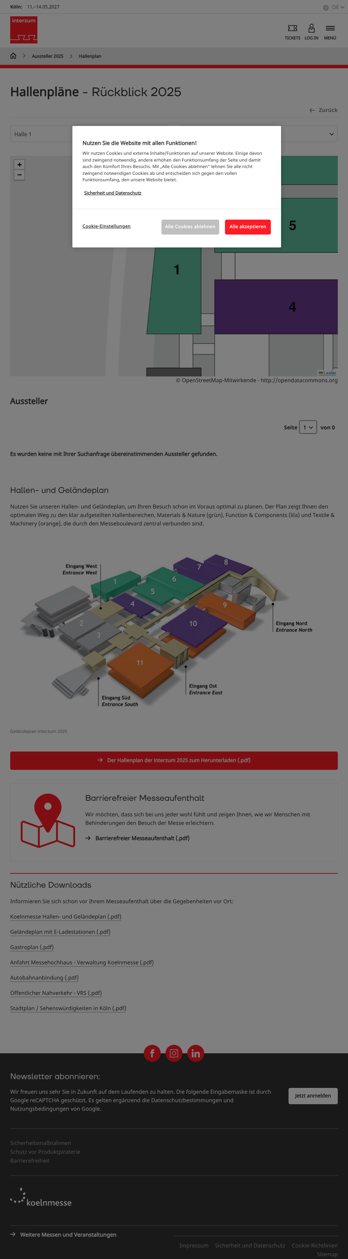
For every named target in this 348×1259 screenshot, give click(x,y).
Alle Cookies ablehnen (190, 227)
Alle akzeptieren (248, 227)
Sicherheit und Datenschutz (112, 193)
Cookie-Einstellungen (107, 226)
